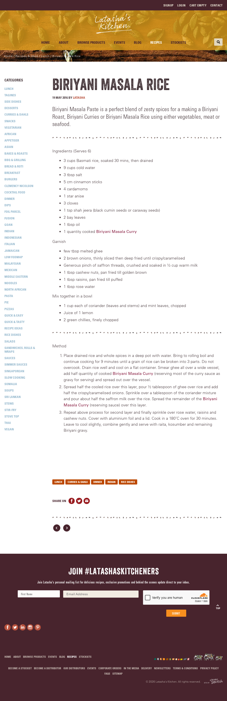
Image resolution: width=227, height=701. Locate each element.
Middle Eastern (16, 276)
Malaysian (12, 263)
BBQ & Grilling (15, 160)
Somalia (10, 384)
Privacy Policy (209, 668)
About (63, 42)
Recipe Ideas (13, 328)
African (10, 134)
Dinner (9, 199)
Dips (7, 205)
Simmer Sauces (15, 364)
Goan (8, 224)
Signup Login (174, 5)
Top (218, 608)
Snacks (10, 121)
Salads (9, 341)
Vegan (9, 429)
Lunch (9, 89)
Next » (66, 528)
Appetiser (11, 140)
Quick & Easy (13, 315)
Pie (6, 302)
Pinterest (38, 627)
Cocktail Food (14, 192)
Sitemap (117, 673)
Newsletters (162, 668)
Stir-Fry (10, 410)
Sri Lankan (12, 397)
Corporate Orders (109, 668)
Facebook (71, 501)
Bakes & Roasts (16, 153)
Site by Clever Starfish (213, 681)
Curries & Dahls (16, 114)
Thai (7, 423)
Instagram (30, 627)
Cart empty (198, 5)
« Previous (56, 528)
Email (87, 501)
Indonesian (13, 237)
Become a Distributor (47, 668)
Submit (176, 613)
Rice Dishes (12, 335)
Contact (216, 5)
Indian (9, 231)
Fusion (9, 218)
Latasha (79, 97)
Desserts (11, 108)
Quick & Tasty (14, 322)
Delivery (146, 668)
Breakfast (12, 173)
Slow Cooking (14, 377)
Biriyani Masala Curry (116, 231)
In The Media (131, 668)
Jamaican (11, 250)
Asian (8, 147)
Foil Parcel (12, 211)
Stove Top (11, 416)
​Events (119, 42)
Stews (9, 403)
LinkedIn (23, 627)
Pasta (8, 296)
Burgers (10, 179)
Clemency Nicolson (18, 186)
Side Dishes (12, 101)
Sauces (9, 358)
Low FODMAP (13, 257)
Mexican (10, 270)
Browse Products (91, 42)
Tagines (10, 95)
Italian (9, 244)
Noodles (10, 283)
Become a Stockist (20, 668)
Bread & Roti (13, 166)
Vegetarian (12, 127)
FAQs (107, 673)
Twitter (79, 501)
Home (45, 42)
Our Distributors (74, 668)
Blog (137, 42)
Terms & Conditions (185, 668)
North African (15, 289)
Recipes (156, 42)
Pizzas (9, 309)
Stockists (178, 42)
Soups (9, 390)
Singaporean (14, 371)
